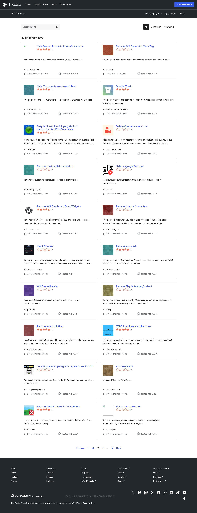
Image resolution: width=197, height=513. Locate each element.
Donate (122, 477)
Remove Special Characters (132, 206)
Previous (80, 448)
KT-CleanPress (124, 366)
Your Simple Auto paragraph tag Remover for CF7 (65, 366)
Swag (121, 481)
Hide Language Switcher (130, 166)
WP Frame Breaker (47, 286)
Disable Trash (124, 86)
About (13, 468)
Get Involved (123, 468)
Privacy (14, 481)
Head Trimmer (45, 246)
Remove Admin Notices (50, 326)
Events (121, 473)
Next (118, 448)
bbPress (158, 477)
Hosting (14, 477)
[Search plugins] (57, 27)
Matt (156, 473)
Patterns (50, 481)
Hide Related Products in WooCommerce (60, 46)
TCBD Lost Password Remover (133, 326)
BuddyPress (159, 481)
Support (85, 473)
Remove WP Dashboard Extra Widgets (59, 206)
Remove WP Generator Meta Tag (135, 46)
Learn (84, 468)
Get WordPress (184, 4)
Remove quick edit (126, 246)
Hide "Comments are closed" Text (56, 86)
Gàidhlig (39, 496)
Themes (50, 473)
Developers (87, 477)
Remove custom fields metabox (55, 166)
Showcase (51, 468)
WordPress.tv (89, 481)
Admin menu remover (128, 406)
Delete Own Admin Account (132, 126)
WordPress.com (161, 468)
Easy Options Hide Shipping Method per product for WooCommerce (57, 128)
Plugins (49, 477)
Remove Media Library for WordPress (58, 406)
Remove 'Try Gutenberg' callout (134, 286)
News (13, 473)
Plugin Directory (18, 13)
